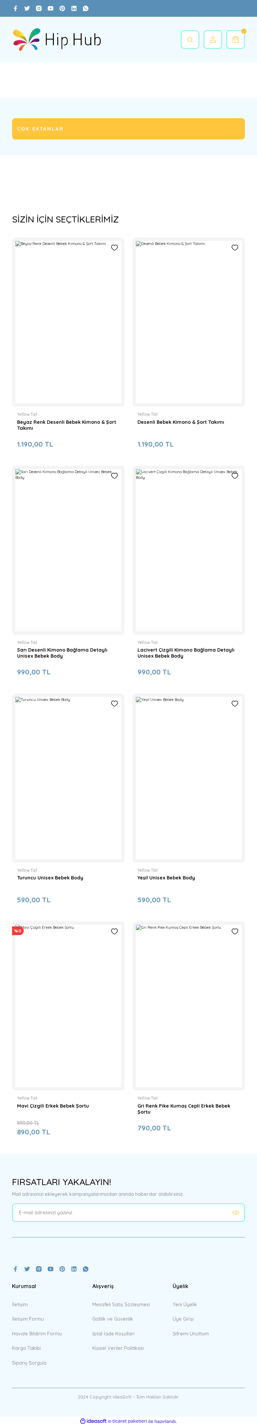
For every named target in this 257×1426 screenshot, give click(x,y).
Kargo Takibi (26, 1348)
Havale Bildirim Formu (37, 1334)
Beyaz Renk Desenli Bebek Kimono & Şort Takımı (66, 425)
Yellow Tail (27, 414)
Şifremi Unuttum (191, 1334)
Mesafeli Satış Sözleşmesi (121, 1305)
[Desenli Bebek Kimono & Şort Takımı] (189, 322)
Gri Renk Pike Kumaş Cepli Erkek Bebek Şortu (184, 1109)
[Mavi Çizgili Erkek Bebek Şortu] (68, 1005)
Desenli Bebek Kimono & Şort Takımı (181, 422)
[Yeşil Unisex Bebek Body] (189, 778)
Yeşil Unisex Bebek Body (166, 878)
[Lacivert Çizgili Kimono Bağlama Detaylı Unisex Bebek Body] (189, 550)
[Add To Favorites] (114, 248)
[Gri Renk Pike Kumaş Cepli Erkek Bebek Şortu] (189, 1005)
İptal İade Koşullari (113, 1334)
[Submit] (235, 1212)
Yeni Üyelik (185, 1305)
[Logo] (56, 40)
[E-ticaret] (127, 1421)
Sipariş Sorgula (29, 1363)
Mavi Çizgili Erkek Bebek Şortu (53, 1106)
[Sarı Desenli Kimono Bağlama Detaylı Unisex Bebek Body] (68, 550)
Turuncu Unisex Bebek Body (50, 878)
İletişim (20, 1305)
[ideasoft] (93, 1421)
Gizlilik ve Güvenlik (112, 1319)
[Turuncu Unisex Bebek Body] (68, 778)
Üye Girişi (183, 1319)
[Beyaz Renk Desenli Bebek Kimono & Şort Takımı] (68, 322)
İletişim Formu (28, 1319)
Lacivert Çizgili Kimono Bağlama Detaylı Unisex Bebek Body (186, 653)
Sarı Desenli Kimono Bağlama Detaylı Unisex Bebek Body (62, 653)
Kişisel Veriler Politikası (118, 1348)
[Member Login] (212, 39)
